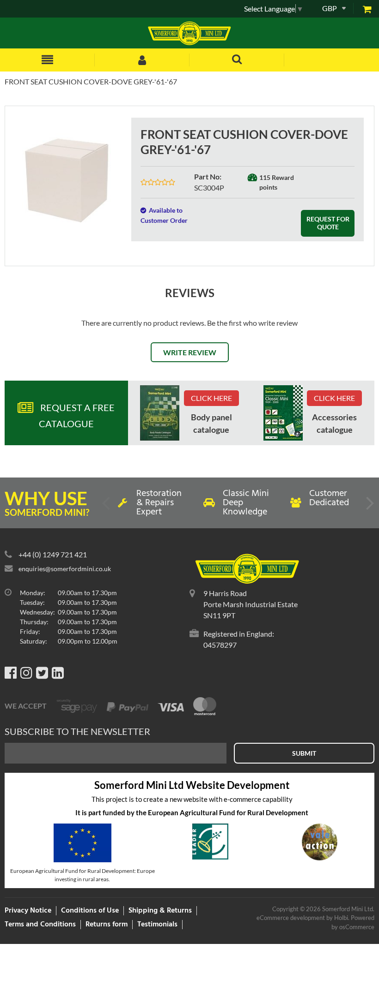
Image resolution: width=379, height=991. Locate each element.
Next (369, 506)
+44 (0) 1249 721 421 (52, 554)
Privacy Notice (28, 910)
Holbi (341, 917)
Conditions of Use (90, 910)
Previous (107, 506)
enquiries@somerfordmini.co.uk (64, 569)
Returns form (107, 924)
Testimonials (157, 924)
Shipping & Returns (160, 910)
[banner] (159, 413)
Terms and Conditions (40, 924)
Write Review (189, 352)
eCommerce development (291, 917)
